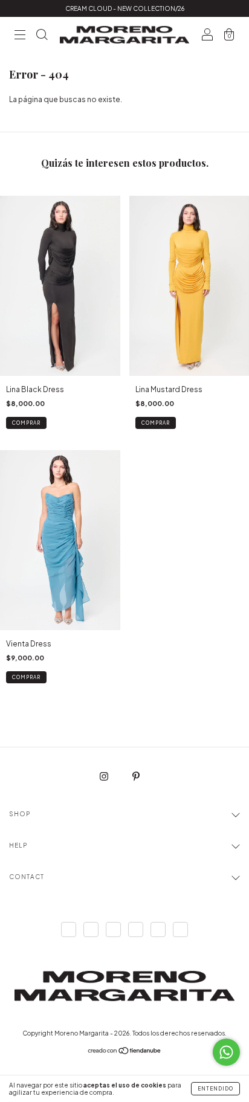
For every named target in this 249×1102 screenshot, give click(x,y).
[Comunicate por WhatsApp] (226, 1052)
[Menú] (20, 36)
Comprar (26, 423)
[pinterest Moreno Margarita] (136, 776)
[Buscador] (42, 36)
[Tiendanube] (125, 1052)
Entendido (215, 1089)
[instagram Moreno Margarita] (104, 776)
